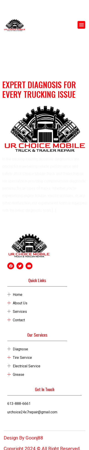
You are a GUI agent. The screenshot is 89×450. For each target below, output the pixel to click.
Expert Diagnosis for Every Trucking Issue (39, 89)
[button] (81, 25)
